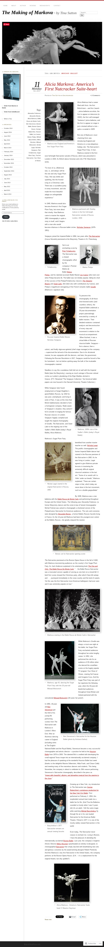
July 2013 (7, 178)
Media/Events (45, 5)
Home (5, 5)
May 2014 (7, 140)
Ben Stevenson (31, 124)
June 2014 (7, 136)
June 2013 (7, 182)
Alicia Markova (32, 118)
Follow (6, 217)
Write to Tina (8, 119)
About (13, 5)
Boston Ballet (68, 841)
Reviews (33, 5)
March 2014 (7, 147)
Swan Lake (58, 284)
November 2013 (9, 163)
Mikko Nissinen (62, 844)
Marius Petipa (31, 137)
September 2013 (9, 171)
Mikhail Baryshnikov (88, 811)
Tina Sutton (56, 95)
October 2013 (8, 167)
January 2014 (8, 155)
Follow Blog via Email (10, 200)
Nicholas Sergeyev (84, 227)
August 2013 (8, 175)
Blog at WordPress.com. (32, 944)
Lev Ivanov (37, 134)
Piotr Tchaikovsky (68, 251)
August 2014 (8, 132)
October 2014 (8, 128)
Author (23, 5)
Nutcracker (60, 847)
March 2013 (7, 194)
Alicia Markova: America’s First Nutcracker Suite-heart (71, 86)
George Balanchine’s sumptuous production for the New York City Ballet (84, 790)
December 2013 (9, 159)
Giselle (93, 287)
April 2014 (7, 144)
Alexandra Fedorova (34, 113)
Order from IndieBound (12, 112)
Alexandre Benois (35, 116)
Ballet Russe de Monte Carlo (68, 499)
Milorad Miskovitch (60, 698)
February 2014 (8, 151)
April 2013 (7, 190)
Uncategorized (68, 95)
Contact (57, 5)
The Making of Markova (27, 12)
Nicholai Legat (92, 445)
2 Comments (96, 95)
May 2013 (7, 186)
